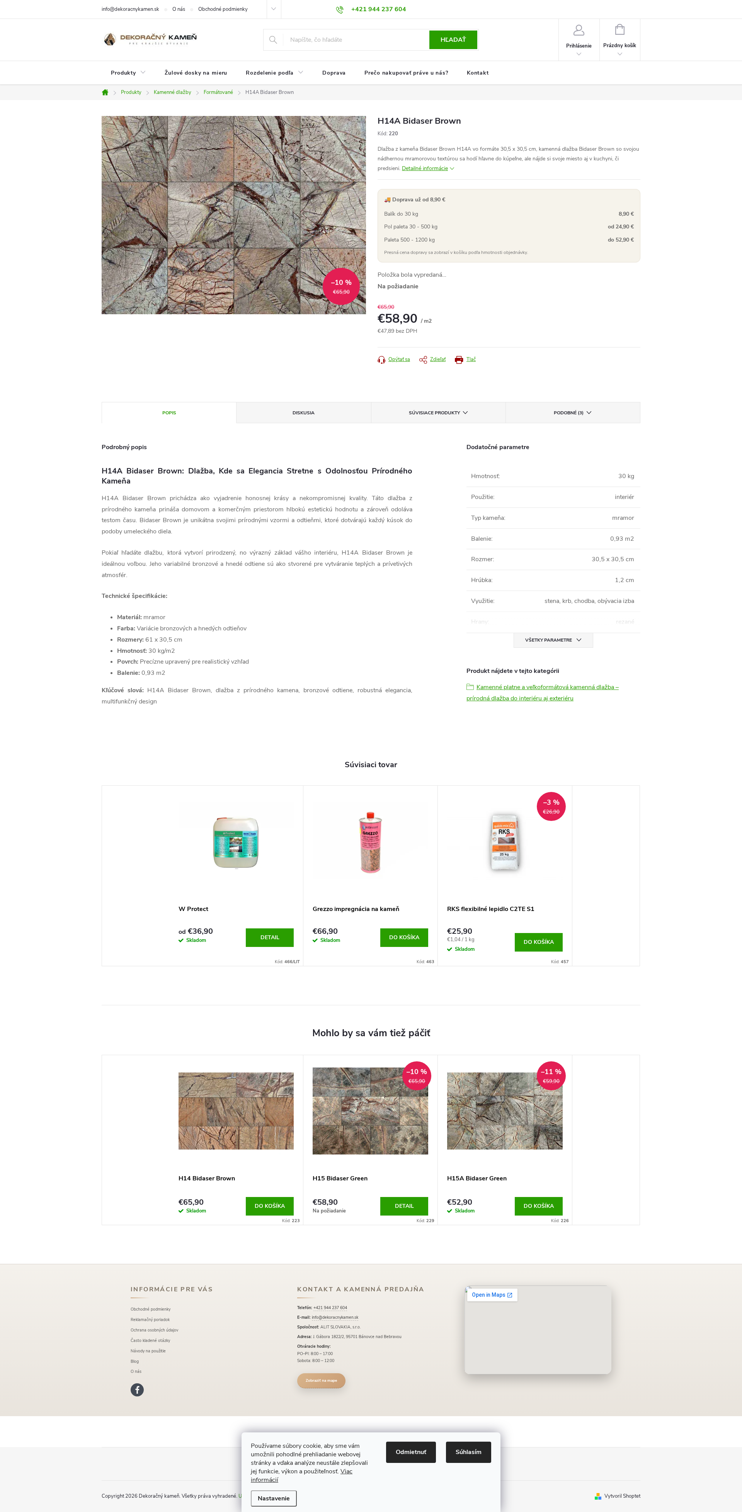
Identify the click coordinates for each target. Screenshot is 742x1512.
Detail (269, 937)
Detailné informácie (425, 168)
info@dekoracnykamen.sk (130, 9)
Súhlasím (469, 1452)
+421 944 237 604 (330, 1308)
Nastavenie (274, 1498)
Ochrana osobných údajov (154, 1330)
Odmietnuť (411, 1452)
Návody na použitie (148, 1351)
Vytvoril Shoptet (622, 1496)
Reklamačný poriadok (150, 1320)
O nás (178, 9)
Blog (135, 1361)
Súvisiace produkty (434, 413)
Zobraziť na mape (321, 1380)
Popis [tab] (169, 413)
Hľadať (453, 40)
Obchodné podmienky (223, 9)
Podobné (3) (569, 413)
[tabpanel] (236, 876)
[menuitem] (128, 73)
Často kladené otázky (150, 1340)
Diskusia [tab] (304, 413)
